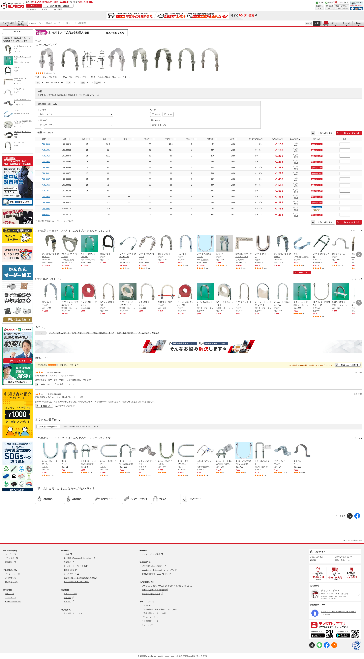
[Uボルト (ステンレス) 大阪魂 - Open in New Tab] (263, 244)
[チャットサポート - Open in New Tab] (329, 5)
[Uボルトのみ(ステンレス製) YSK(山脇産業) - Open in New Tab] (205, 244)
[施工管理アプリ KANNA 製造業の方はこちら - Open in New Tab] (17, 384)
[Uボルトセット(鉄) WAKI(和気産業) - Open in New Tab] (224, 451)
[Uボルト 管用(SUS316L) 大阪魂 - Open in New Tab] (186, 451)
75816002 (46, 208)
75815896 (46, 144)
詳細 (307, 23)
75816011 (46, 215)
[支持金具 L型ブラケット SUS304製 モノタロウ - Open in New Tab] (244, 244)
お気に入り (358, 23)
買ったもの (346, 23)
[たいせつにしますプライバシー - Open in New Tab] (356, 645)
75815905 (46, 150)
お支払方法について (343, 557)
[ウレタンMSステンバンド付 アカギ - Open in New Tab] (186, 292)
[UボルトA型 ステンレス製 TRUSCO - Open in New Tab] (147, 244)
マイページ (31, 9)
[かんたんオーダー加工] (17, 323)
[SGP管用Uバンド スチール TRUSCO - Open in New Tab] (282, 244)
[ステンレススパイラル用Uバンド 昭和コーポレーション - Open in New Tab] (69, 292)
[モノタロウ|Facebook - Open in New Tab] (327, 647)
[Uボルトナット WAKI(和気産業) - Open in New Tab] (127, 451)
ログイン (34, 6)
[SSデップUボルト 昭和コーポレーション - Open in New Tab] (340, 292)
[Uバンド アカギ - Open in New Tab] (224, 244)
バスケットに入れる (351, 133)
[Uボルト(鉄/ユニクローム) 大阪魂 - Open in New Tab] (50, 451)
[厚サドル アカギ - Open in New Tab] (302, 451)
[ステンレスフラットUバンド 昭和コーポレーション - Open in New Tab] (89, 244)
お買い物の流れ (316, 557)
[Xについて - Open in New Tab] (312, 647)
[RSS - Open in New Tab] (334, 647)
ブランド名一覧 (11, 558)
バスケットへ (304, 272)
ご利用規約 (146, 605)
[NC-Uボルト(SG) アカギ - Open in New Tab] (166, 292)
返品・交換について (343, 560)
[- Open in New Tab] (318, 573)
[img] (13, 6)
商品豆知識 (9, 594)
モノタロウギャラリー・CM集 (76, 582)
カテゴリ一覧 (10, 554)
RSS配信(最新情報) (13, 601)
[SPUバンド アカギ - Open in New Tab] (50, 292)
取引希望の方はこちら (73, 613)
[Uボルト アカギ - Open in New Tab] (69, 451)
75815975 (46, 191)
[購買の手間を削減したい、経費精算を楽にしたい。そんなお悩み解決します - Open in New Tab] (198, 346)
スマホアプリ (10, 597)
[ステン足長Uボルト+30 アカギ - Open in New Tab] (108, 292)
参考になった (45, 384)
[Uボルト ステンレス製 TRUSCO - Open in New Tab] (321, 244)
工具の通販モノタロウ (60, 333)
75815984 (46, 197)
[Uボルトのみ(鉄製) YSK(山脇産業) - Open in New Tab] (244, 451)
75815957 (46, 179)
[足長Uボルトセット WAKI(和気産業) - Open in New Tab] (89, 451)
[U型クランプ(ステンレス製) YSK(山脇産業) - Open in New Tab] (69, 244)
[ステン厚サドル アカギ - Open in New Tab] (340, 244)
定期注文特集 (10, 578)
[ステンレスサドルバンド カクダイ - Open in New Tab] (147, 451)
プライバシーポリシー (151, 617)
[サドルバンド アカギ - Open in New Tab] (282, 451)
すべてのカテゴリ (35, 23)
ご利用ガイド (319, 552)
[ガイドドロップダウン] (341, 7)
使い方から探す (11, 582)
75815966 (46, 185)
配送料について (316, 560)
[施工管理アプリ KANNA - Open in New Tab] (17, 363)
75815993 (46, 202)
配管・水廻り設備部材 (126, 333)
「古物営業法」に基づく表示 (154, 613)
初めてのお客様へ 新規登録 (59, 6)
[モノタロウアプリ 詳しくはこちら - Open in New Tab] (335, 624)
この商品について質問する (48, 426)
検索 (317, 23)
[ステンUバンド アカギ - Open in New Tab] (166, 244)
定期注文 (45, 9)
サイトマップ (147, 625)
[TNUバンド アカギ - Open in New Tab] (186, 244)
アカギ (38, 41)
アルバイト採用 (70, 594)
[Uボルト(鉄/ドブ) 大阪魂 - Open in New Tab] (166, 451)
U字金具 (155, 333)
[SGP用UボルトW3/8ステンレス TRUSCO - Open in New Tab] (321, 292)
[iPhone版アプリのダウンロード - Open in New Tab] (322, 634)
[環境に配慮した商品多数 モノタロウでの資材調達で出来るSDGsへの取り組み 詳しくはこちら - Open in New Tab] (17, 490)
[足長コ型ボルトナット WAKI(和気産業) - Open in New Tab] (263, 451)
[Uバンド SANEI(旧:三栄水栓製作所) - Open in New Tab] (302, 244)
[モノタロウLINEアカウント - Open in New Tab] (319, 647)
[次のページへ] (359, 254)
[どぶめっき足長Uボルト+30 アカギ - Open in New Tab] (282, 292)
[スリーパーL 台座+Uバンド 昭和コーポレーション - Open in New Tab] (224, 292)
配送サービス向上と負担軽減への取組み (80, 578)
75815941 (46, 173)
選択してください (47, 114)
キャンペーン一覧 (12, 574)
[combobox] (175, 23)
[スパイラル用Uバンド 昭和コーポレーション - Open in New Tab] (205, 292)
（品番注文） (20, 23)
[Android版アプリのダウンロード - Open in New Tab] (348, 634)
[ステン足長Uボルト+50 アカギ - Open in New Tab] (244, 292)
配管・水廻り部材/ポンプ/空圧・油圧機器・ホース (93, 333)
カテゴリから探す (8, 23)
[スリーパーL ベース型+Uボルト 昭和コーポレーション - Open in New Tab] (263, 292)
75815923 (46, 162)
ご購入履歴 (57, 9)
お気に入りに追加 (325, 133)
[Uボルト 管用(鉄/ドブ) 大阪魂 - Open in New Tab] (108, 451)
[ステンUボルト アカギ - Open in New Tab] (147, 292)
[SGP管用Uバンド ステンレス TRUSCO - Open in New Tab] (50, 244)
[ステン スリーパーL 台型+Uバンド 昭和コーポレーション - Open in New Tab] (127, 292)
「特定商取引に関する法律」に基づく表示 (159, 609)
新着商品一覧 (10, 562)
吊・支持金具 (143, 333)
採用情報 (65, 590)
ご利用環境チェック (150, 621)
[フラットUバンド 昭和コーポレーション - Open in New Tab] (302, 292)
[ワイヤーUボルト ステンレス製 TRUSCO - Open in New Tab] (127, 244)
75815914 (46, 156)
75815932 (46, 167)
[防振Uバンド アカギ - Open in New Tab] (108, 244)
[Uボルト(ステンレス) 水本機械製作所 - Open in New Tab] (205, 451)
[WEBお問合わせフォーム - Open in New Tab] (319, 5)
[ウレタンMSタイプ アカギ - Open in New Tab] (89, 292)
